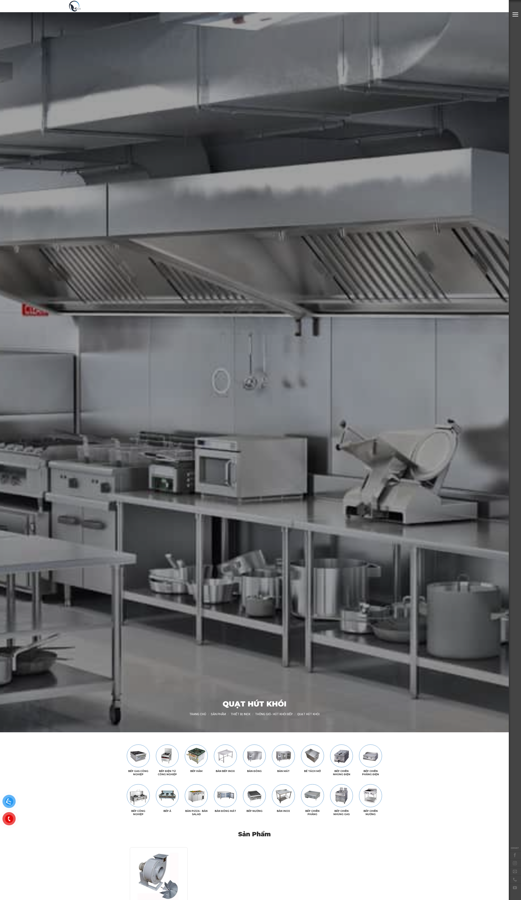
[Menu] (515, 14)
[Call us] (515, 880)
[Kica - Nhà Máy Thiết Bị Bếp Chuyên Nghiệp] (88, 6)
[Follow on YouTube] (515, 888)
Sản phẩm (218, 714)
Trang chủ (197, 714)
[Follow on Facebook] (515, 855)
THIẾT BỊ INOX (240, 714)
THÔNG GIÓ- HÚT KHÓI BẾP (274, 714)
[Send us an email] (515, 871)
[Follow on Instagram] (515, 863)
